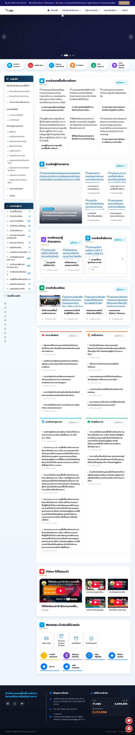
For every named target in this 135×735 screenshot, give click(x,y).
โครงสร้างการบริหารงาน (19, 96)
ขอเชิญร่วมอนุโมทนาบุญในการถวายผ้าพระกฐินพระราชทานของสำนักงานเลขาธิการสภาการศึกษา (60, 363)
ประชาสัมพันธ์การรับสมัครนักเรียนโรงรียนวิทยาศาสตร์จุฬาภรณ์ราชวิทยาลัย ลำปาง (61, 394)
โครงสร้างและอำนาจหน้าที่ (19, 91)
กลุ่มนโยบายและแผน (17, 155)
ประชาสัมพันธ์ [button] (110, 10)
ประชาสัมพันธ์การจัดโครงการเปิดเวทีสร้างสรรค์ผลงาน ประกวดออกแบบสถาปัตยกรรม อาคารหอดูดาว (58, 379)
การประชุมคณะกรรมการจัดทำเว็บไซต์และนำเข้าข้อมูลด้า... (116, 263)
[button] (131, 37)
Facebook (50, 3)
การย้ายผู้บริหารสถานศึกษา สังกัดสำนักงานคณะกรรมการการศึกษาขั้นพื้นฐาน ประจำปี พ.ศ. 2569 (60, 434)
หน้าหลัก (54, 10)
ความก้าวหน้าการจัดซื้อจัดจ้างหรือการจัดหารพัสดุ (105, 391)
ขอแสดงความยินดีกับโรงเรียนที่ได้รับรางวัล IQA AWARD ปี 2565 (94, 314)
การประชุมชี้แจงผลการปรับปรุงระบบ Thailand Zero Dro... (94, 263)
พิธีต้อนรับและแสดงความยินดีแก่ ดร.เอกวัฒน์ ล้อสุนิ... (71, 266)
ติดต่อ (125, 10)
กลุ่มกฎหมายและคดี (16, 136)
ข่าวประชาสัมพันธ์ (16, 115)
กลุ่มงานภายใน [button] (91, 10)
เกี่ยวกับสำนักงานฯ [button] (70, 10)
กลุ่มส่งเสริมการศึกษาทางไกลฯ (18, 161)
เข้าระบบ (125, 3)
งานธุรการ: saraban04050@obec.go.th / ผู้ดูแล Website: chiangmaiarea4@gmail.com (86, 3)
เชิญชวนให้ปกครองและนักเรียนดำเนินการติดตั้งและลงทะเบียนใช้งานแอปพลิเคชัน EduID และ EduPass (61, 348)
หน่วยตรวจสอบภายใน (17, 141)
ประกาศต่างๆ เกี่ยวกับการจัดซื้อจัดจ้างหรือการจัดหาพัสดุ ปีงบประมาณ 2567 (106, 403)
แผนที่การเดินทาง (37, 3)
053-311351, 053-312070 (16, 3)
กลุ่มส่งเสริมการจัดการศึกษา (17, 181)
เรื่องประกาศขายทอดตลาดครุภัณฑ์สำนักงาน (103, 365)
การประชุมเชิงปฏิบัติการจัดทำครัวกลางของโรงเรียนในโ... (50, 266)
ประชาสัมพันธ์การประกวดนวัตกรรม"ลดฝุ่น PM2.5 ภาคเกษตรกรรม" (60, 406)
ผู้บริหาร (12, 131)
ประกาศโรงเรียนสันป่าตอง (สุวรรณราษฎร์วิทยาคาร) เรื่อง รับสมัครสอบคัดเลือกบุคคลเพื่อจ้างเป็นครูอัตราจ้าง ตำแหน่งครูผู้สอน (106, 459)
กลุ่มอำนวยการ (15, 150)
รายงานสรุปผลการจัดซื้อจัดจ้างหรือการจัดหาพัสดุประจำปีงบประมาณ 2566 (105, 378)
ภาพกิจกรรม (14, 120)
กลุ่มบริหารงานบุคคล (17, 175)
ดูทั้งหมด (120, 82)
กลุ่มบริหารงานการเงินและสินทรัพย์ (18, 169)
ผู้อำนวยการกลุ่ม (15, 146)
